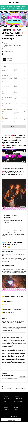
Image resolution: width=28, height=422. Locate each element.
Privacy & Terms (7, 409)
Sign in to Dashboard (18, 401)
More (3, 81)
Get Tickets (14, 126)
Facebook (16, 410)
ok (18, 419)
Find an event (6, 398)
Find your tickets (7, 400)
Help (15, 402)
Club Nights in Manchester (19, 388)
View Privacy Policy (11, 420)
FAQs (5, 401)
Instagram (16, 409)
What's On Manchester (6, 388)
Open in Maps (22, 376)
